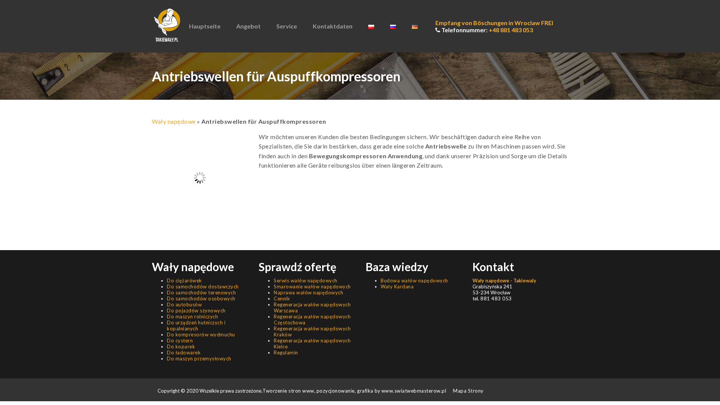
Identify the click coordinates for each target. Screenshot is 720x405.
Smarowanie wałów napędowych (312, 287)
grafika (365, 391)
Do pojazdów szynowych (196, 311)
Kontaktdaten (332, 26)
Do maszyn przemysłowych (199, 359)
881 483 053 (496, 299)
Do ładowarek (184, 353)
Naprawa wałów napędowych (308, 293)
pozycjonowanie (335, 391)
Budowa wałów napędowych (414, 281)
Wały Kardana (397, 287)
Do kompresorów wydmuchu (201, 335)
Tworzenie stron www (288, 391)
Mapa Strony (468, 391)
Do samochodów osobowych (201, 299)
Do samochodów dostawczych (203, 287)
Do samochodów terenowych (201, 293)
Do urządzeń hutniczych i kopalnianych (196, 326)
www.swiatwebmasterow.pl (414, 391)
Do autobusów (184, 305)
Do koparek (181, 347)
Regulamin (286, 353)
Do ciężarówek (184, 281)
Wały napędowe (174, 121)
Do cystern (180, 341)
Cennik (282, 299)
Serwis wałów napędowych (306, 281)
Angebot (248, 26)
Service (286, 26)
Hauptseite (204, 26)
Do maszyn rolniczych (192, 317)
